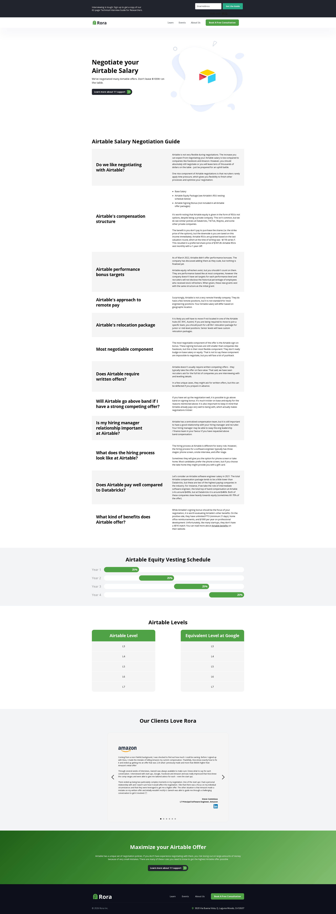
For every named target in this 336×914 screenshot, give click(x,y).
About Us (195, 22)
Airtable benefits (220, 525)
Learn (173, 896)
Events (185, 896)
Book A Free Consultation (222, 22)
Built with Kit (219, 13)
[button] (113, 777)
